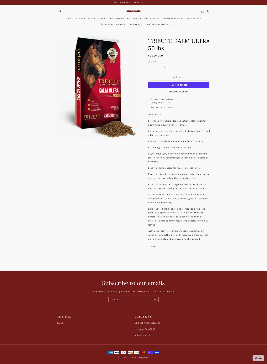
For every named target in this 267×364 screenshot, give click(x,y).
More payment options (178, 92)
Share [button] (154, 246)
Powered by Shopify (142, 358)
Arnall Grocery (129, 358)
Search (60, 323)
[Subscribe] (155, 299)
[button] (60, 11)
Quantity (152, 62)
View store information (162, 107)
